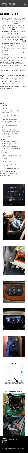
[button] (25, 4)
